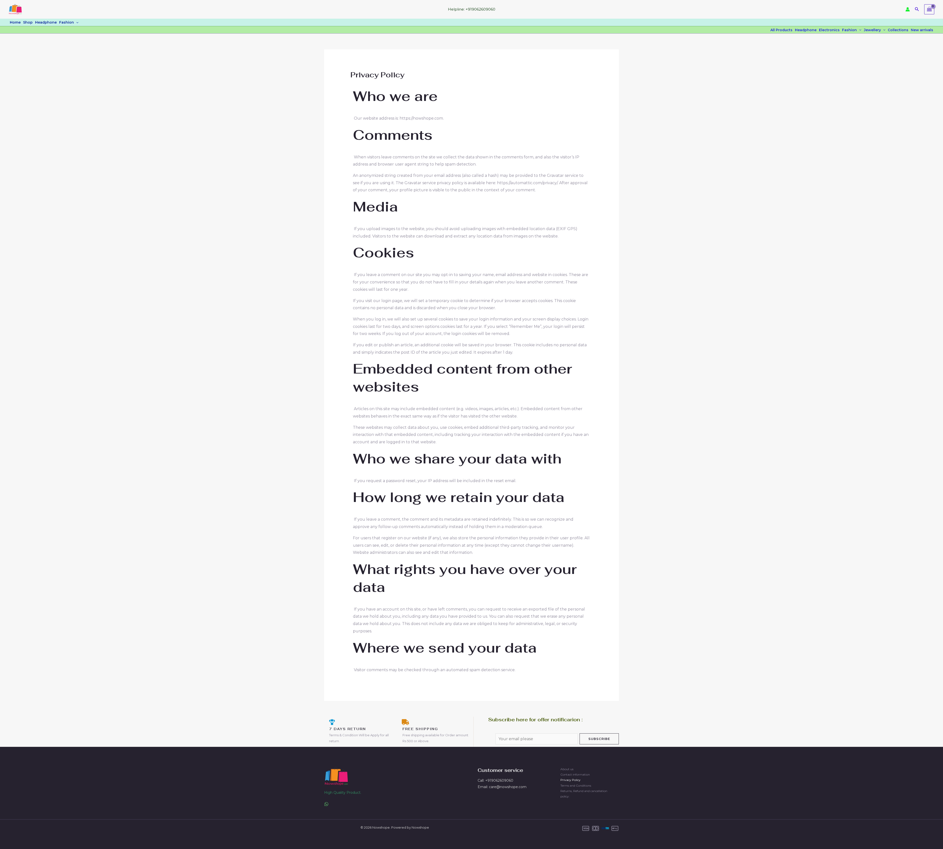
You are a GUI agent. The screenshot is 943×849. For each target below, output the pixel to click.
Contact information (575, 774)
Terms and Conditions (575, 785)
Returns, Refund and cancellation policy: (583, 793)
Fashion (66, 22)
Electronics (829, 30)
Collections (898, 30)
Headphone (46, 22)
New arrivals (922, 30)
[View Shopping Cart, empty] (929, 9)
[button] (917, 9)
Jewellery (872, 30)
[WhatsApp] (326, 804)
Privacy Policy (570, 780)
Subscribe (599, 739)
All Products (781, 30)
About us (566, 769)
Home (15, 22)
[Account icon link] (907, 9)
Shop (28, 22)
